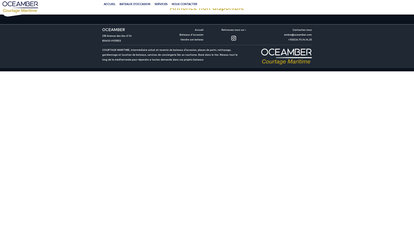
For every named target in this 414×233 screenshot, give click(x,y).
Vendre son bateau (191, 40)
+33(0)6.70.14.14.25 (300, 40)
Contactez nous (302, 30)
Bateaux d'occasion (135, 4)
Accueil (109, 4)
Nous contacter (184, 4)
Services (161, 4)
